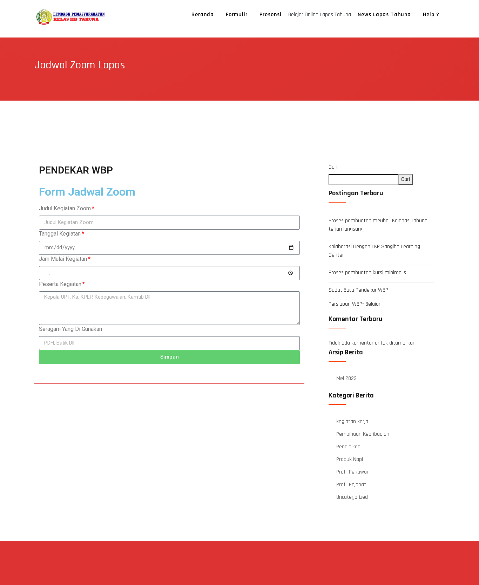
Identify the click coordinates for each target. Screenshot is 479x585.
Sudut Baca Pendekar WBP (358, 290)
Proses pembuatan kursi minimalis (367, 272)
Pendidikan (348, 446)
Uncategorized (352, 497)
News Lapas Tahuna (384, 14)
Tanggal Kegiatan (60, 233)
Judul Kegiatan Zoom (65, 208)
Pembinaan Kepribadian (362, 434)
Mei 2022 (346, 378)
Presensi (270, 14)
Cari (333, 167)
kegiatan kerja (352, 421)
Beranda (202, 14)
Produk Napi (349, 459)
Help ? (431, 14)
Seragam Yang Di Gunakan (70, 329)
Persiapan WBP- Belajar (354, 304)
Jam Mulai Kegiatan (63, 259)
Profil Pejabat (351, 484)
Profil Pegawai (352, 472)
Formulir (237, 14)
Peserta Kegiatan (60, 284)
